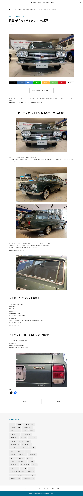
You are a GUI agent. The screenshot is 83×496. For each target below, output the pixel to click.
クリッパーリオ (26, 444)
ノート (31, 461)
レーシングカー (30, 475)
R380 (25, 431)
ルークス (20, 475)
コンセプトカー (23, 448)
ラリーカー (31, 471)
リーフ (12, 475)
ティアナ (29, 458)
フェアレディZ (25, 464)
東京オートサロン (15, 478)
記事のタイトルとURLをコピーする (41, 90)
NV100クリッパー (15, 427)
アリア (31, 431)
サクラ (32, 448)
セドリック (13, 29)
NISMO (19, 424)
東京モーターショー (29, 478)
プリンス (23, 468)
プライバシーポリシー (43, 488)
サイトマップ (55, 488)
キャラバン (32, 437)
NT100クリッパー (29, 424)
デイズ (12, 461)
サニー (12, 451)
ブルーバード (14, 468)
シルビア (20, 451)
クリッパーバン (15, 444)
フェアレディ (14, 464)
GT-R (12, 424)
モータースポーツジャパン (17, 471)
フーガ (34, 464)
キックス (23, 437)
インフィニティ (15, 434)
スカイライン (22, 454)
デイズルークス (22, 461)
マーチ (31, 468)
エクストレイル (26, 434)
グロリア (13, 448)
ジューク (13, 454)
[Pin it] (62, 82)
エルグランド (14, 437)
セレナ (12, 458)
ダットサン (21, 458)
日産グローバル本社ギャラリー (17, 16)
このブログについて (29, 488)
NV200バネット (28, 427)
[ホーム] (9, 9)
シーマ (28, 451)
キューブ (13, 441)
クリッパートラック (24, 441)
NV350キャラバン (15, 431)
